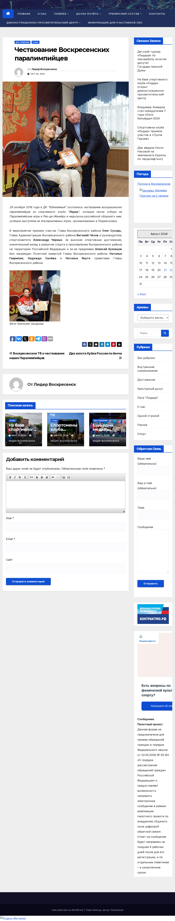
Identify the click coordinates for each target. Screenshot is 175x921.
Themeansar (117, 910)
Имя (10, 518)
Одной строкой (148, 415)
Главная (23, 13)
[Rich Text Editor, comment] (65, 494)
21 (165, 270)
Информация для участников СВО (115, 22)
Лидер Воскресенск (44, 69)
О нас (42, 13)
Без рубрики (146, 358)
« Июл (141, 294)
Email (10, 539)
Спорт (141, 434)
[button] (10, 477)
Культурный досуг (150, 388)
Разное (142, 425)
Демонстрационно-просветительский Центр (42, 22)
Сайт (9, 559)
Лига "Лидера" (147, 397)
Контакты (157, 13)
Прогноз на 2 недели (153, 195)
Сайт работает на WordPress (67, 910)
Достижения (22, 42)
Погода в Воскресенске (153, 183)
